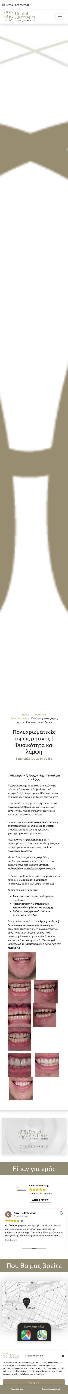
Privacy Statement (43, 1390)
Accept (34, 1382)
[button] (63, 1355)
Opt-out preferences (24, 1390)
